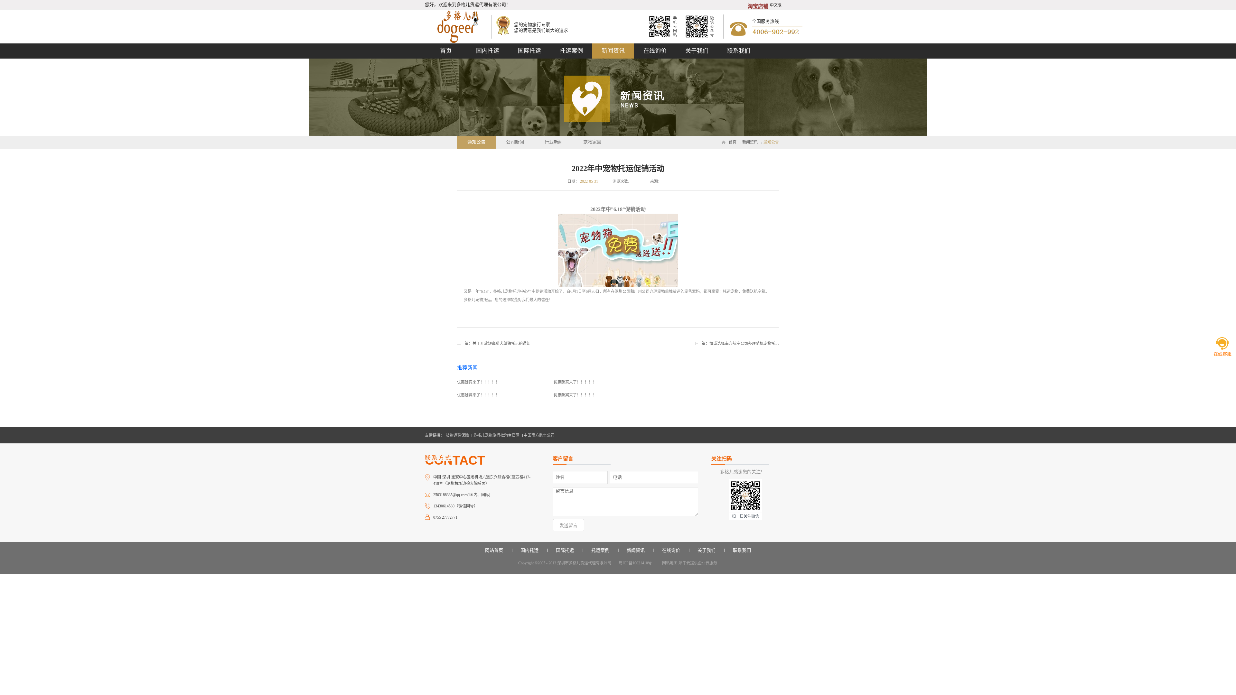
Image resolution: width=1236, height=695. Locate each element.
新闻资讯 (750, 142)
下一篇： (736, 343)
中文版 (776, 5)
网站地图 (669, 563)
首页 (446, 51)
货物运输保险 (457, 435)
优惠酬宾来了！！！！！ (478, 382)
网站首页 (494, 550)
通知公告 (771, 142)
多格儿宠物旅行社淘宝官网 (496, 435)
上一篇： (493, 343)
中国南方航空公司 (539, 435)
